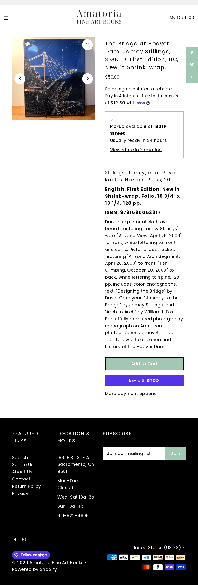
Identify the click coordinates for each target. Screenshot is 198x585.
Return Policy (26, 486)
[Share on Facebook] (192, 53)
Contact (21, 479)
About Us (22, 472)
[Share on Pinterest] (192, 77)
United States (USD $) (156, 548)
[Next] (87, 78)
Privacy (20, 493)
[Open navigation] (16, 17)
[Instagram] (24, 539)
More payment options (130, 393)
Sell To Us (23, 464)
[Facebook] (15, 539)
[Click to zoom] (87, 44)
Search (20, 457)
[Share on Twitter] (192, 65)
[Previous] (19, 78)
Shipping (115, 89)
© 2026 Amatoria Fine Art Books (48, 562)
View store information (136, 150)
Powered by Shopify (34, 569)
